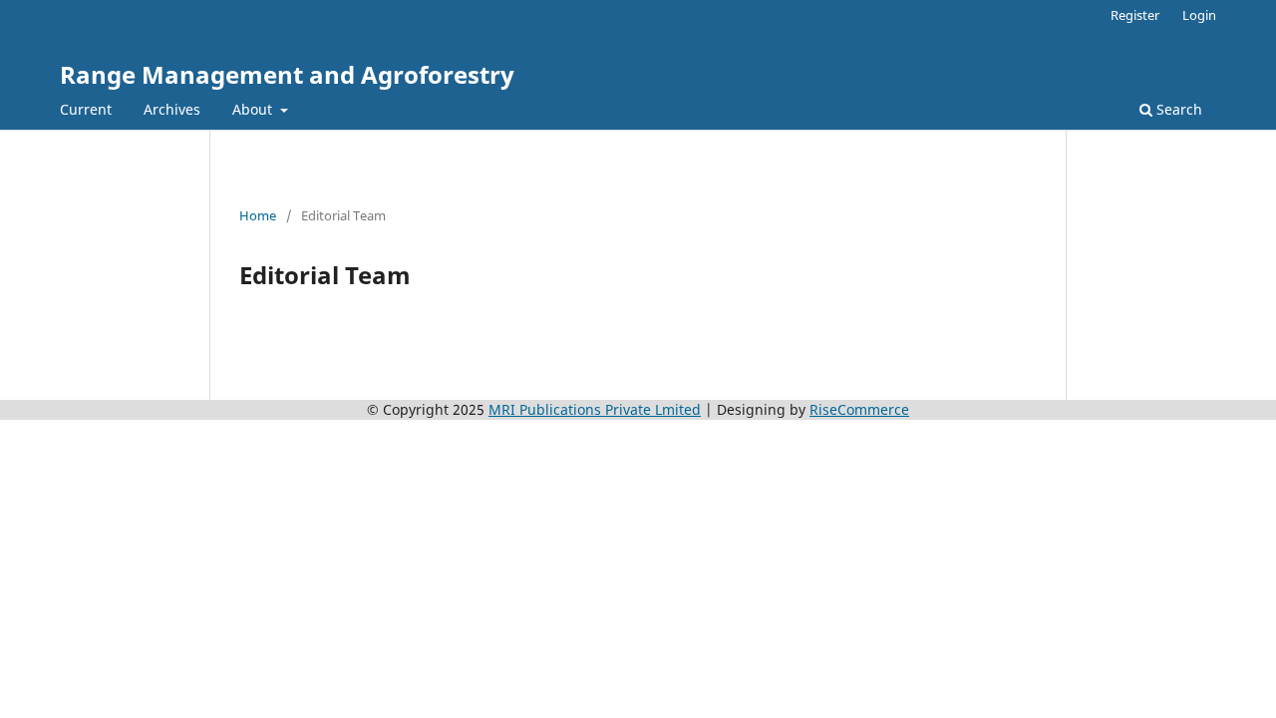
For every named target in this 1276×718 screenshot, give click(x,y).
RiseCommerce (859, 409)
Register (1135, 15)
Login (1199, 15)
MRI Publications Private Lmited (594, 409)
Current (86, 109)
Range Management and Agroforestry (287, 74)
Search (1177, 109)
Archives (172, 109)
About (254, 109)
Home (257, 215)
